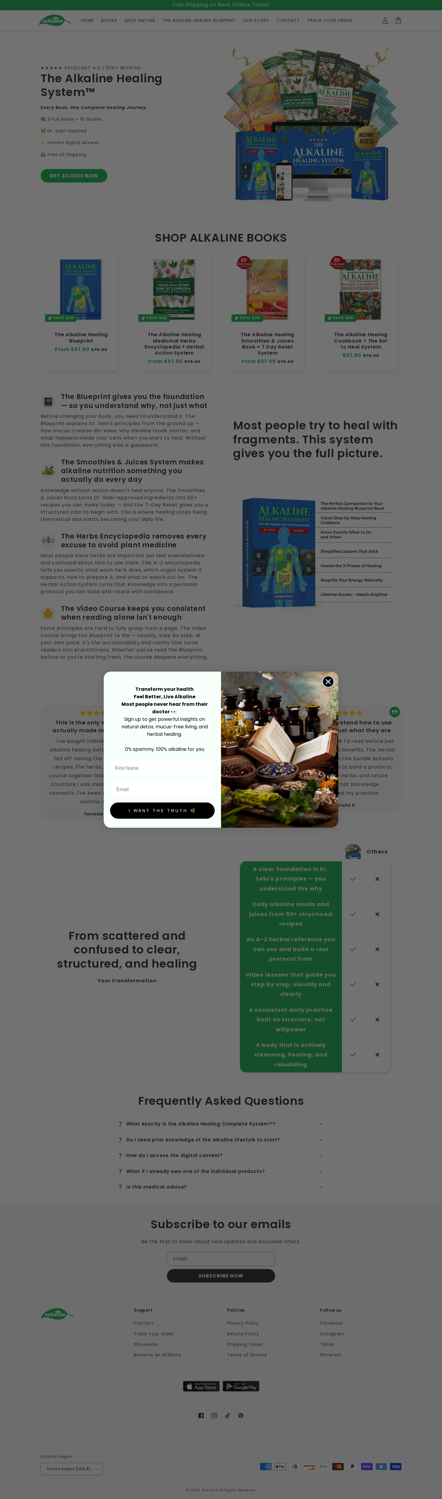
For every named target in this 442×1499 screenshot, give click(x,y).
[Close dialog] (328, 681)
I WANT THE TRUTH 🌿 (162, 810)
